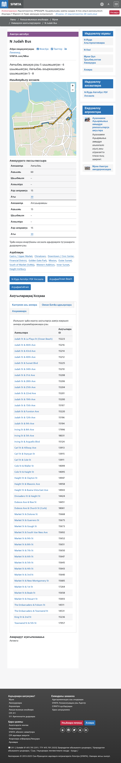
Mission (52, 260)
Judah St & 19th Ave (24, 399)
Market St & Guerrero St (26, 520)
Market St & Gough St (25, 526)
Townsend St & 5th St (25, 623)
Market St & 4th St (23, 568)
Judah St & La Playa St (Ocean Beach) (33, 339)
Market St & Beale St (24, 593)
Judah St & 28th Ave (24, 381)
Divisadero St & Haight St (27, 496)
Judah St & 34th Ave (24, 369)
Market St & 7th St (23, 550)
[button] (102, 4)
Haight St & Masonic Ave (27, 484)
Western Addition (45, 264)
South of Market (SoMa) (22, 264)
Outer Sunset (65, 260)
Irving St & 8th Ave (24, 429)
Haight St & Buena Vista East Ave (31, 490)
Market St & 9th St (23, 538)
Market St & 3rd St (23, 574)
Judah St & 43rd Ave (24, 351)
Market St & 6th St (23, 556)
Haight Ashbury (18, 269)
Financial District (18, 260)
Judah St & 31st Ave (24, 375)
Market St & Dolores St (26, 514)
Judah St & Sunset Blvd (26, 363)
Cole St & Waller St (24, 466)
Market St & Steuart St (25, 599)
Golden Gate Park (38, 260)
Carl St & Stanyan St (24, 453)
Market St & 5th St (23, 562)
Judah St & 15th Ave (24, 405)
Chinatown (40, 256)
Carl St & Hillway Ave (25, 447)
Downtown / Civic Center (61, 256)
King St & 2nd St (22, 617)
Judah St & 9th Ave (24, 423)
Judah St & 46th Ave (24, 345)
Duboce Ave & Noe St (25, 502)
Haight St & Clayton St (25, 478)
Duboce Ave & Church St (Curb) (30, 508)
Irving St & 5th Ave (24, 435)
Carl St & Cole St (22, 460)
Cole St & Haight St (24, 472)
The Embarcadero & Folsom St (29, 605)
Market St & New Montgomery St (31, 580)
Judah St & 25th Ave (24, 387)
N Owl (87, 49)
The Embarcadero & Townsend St (31, 611)
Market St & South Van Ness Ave (31, 532)
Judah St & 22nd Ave (25, 393)
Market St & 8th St (23, 544)
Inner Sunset (63, 264)
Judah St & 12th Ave (24, 417)
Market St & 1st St (23, 586)
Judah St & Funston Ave (26, 411)
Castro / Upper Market (21, 256)
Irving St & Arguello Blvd (27, 441)
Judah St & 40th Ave (24, 357)
